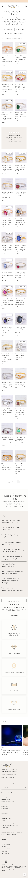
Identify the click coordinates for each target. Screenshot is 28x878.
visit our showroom (8, 777)
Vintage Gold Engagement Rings (14, 33)
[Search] (22, 6)
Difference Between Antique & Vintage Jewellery (12, 832)
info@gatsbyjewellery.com (8, 774)
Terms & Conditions (5, 853)
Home (2, 38)
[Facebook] (2, 792)
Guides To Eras (4, 827)
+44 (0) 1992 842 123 (11, 769)
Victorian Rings (8, 29)
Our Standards (14, 615)
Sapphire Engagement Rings (7, 801)
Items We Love (4, 813)
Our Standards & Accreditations (8, 849)
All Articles (3, 820)
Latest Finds (4, 811)
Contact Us (3, 842)
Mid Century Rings (5, 808)
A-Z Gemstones (5, 830)
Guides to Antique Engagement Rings (9, 825)
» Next (18, 481)
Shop (7, 38)
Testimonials (4, 851)
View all (24, 722)
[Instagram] (5, 792)
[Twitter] (9, 792)
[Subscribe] (26, 787)
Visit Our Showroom (5, 844)
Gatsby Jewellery (8, 864)
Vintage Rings (4, 804)
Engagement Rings (5, 799)
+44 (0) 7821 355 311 (11, 771)
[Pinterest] (12, 792)
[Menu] (3, 6)
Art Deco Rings (20, 29)
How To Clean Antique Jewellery (8, 834)
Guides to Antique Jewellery (7, 823)
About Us (3, 846)
